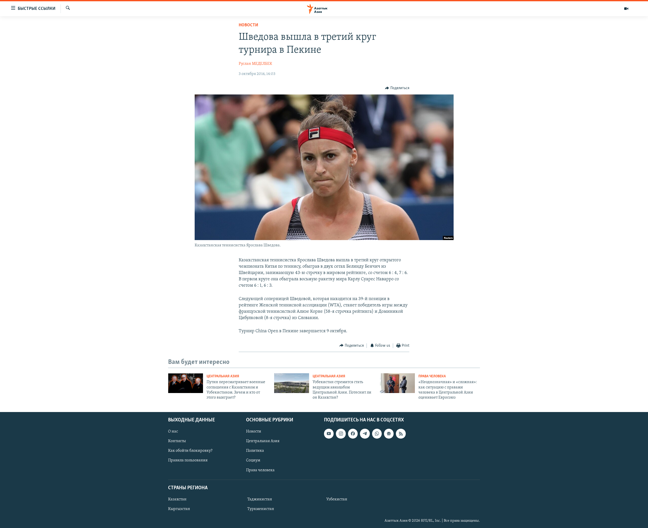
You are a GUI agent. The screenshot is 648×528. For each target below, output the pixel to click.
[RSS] (401, 433)
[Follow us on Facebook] (353, 433)
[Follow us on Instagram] (341, 433)
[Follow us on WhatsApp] (377, 433)
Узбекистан (336, 499)
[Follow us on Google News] (389, 433)
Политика (255, 451)
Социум (253, 460)
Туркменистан (260, 509)
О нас (173, 431)
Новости (248, 25)
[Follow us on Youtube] (329, 433)
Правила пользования (188, 460)
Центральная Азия (223, 376)
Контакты (177, 441)
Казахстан (177, 499)
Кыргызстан (179, 509)
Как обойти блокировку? (190, 451)
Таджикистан (259, 499)
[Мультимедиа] (626, 8)
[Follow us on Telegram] (365, 433)
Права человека (432, 376)
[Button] (397, 88)
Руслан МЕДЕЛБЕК (255, 64)
